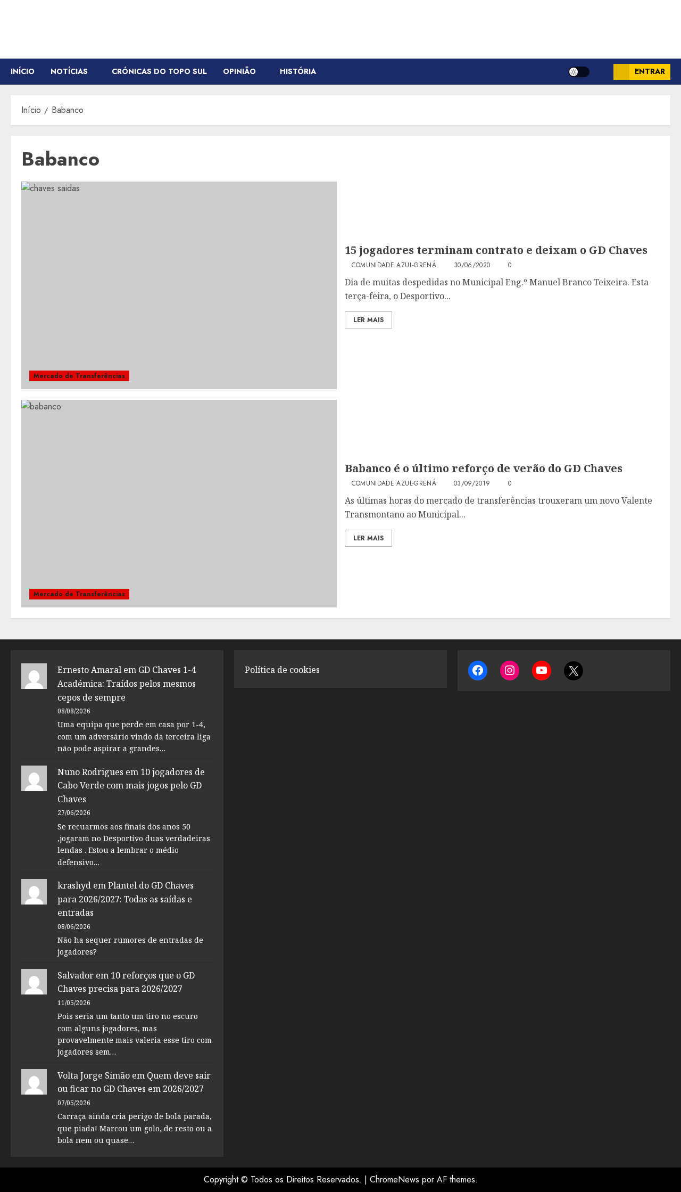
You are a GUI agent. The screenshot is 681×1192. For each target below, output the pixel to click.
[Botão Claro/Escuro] (578, 72)
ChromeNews (394, 1179)
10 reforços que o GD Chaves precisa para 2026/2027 (126, 982)
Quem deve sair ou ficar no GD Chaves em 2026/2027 (134, 1082)
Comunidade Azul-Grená (394, 265)
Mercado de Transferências (79, 376)
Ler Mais (368, 320)
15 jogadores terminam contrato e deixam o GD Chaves (496, 250)
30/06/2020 (472, 265)
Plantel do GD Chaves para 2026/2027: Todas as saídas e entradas (125, 898)
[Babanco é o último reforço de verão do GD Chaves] (179, 503)
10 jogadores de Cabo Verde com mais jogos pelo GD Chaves (131, 785)
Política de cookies (282, 670)
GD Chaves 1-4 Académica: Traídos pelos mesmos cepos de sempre (126, 683)
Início (23, 71)
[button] (601, 71)
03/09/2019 (472, 484)
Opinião (239, 71)
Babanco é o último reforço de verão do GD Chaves (483, 468)
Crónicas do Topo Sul (159, 71)
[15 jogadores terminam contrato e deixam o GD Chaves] (179, 285)
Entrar (650, 71)
